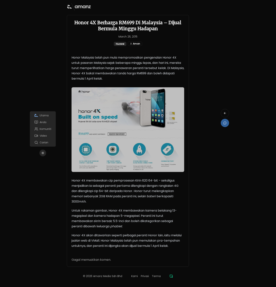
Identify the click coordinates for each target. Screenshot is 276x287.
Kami (134, 276)
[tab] (43, 115)
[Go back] (225, 113)
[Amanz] (171, 276)
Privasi (145, 276)
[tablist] (43, 129)
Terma (156, 276)
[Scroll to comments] (225, 123)
